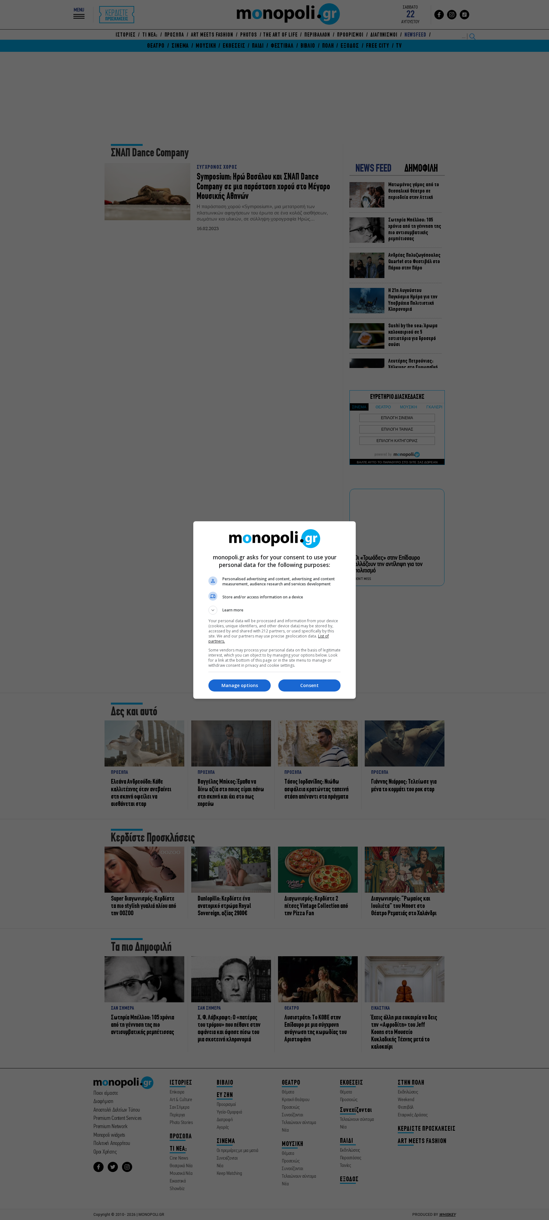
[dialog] (274, 610)
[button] (274, 610)
